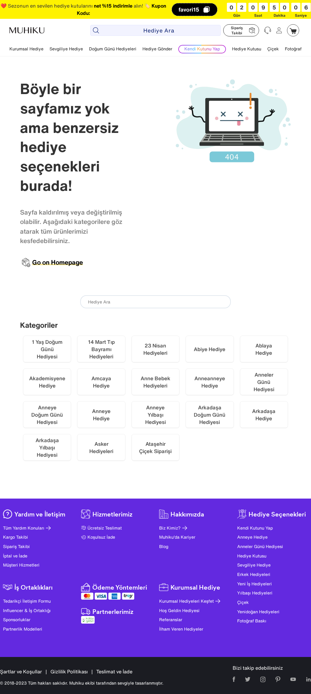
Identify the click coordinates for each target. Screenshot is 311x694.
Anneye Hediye (101, 414)
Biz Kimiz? (170, 528)
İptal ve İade (15, 556)
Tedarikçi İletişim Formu (27, 601)
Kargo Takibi (15, 537)
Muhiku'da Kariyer (177, 537)
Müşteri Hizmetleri (21, 565)
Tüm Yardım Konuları (23, 528)
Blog (163, 546)
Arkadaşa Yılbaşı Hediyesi (47, 447)
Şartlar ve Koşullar (21, 671)
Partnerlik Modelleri (22, 629)
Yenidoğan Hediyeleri (258, 611)
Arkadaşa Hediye (263, 414)
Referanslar (170, 619)
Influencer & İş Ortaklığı (27, 610)
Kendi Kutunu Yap (255, 528)
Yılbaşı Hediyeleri (254, 593)
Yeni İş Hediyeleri (254, 584)
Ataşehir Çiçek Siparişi (155, 447)
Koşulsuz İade (101, 537)
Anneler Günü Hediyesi (260, 546)
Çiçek (273, 49)
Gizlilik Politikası (69, 671)
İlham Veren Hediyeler (181, 629)
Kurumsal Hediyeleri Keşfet (186, 601)
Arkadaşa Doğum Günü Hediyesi (209, 415)
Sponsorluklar (16, 619)
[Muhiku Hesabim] (279, 30)
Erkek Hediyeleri (253, 574)
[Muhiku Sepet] (293, 30)
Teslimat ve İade (114, 671)
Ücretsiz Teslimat (104, 528)
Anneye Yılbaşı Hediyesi (155, 415)
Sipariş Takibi (16, 546)
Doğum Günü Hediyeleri (112, 49)
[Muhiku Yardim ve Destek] (267, 30)
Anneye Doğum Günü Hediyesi (47, 415)
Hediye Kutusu (246, 49)
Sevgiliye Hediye (66, 49)
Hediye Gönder (157, 49)
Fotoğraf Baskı (251, 621)
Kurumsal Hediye (26, 49)
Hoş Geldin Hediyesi (179, 610)
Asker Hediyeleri (101, 447)
